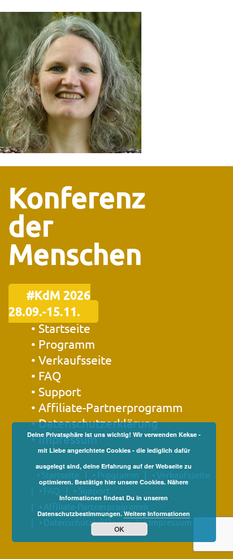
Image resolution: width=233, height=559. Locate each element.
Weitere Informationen (157, 513)
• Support (56, 391)
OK (119, 529)
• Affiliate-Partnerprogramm (107, 407)
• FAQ (46, 375)
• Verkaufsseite (71, 359)
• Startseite (60, 327)
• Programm (63, 343)
